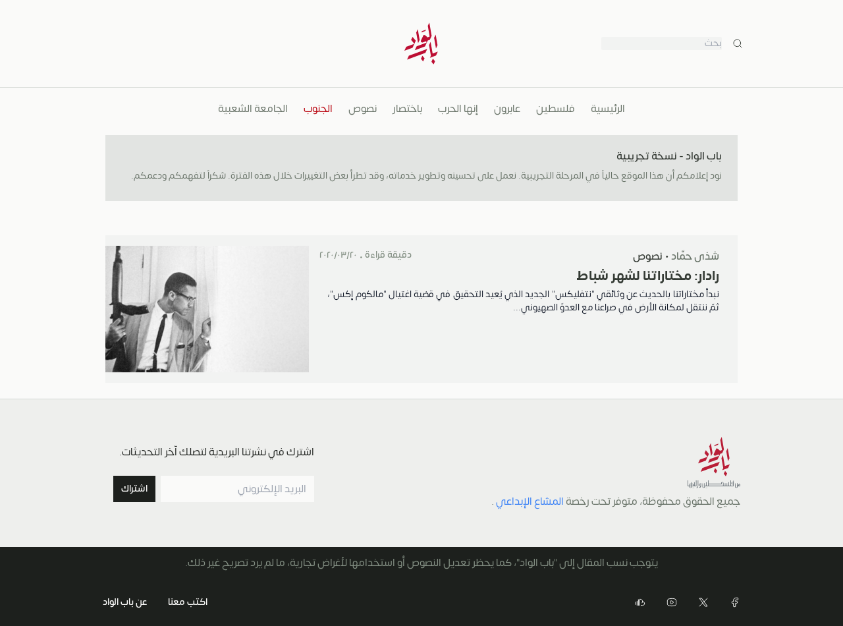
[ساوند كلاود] (640, 602)
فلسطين (555, 108)
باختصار (407, 108)
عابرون (507, 108)
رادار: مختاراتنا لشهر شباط (647, 276)
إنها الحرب (458, 108)
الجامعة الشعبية (253, 108)
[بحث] (737, 43)
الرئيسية (608, 108)
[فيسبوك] (735, 602)
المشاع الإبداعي (530, 501)
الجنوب (318, 108)
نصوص (362, 108)
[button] (134, 489)
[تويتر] (703, 602)
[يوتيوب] (672, 602)
